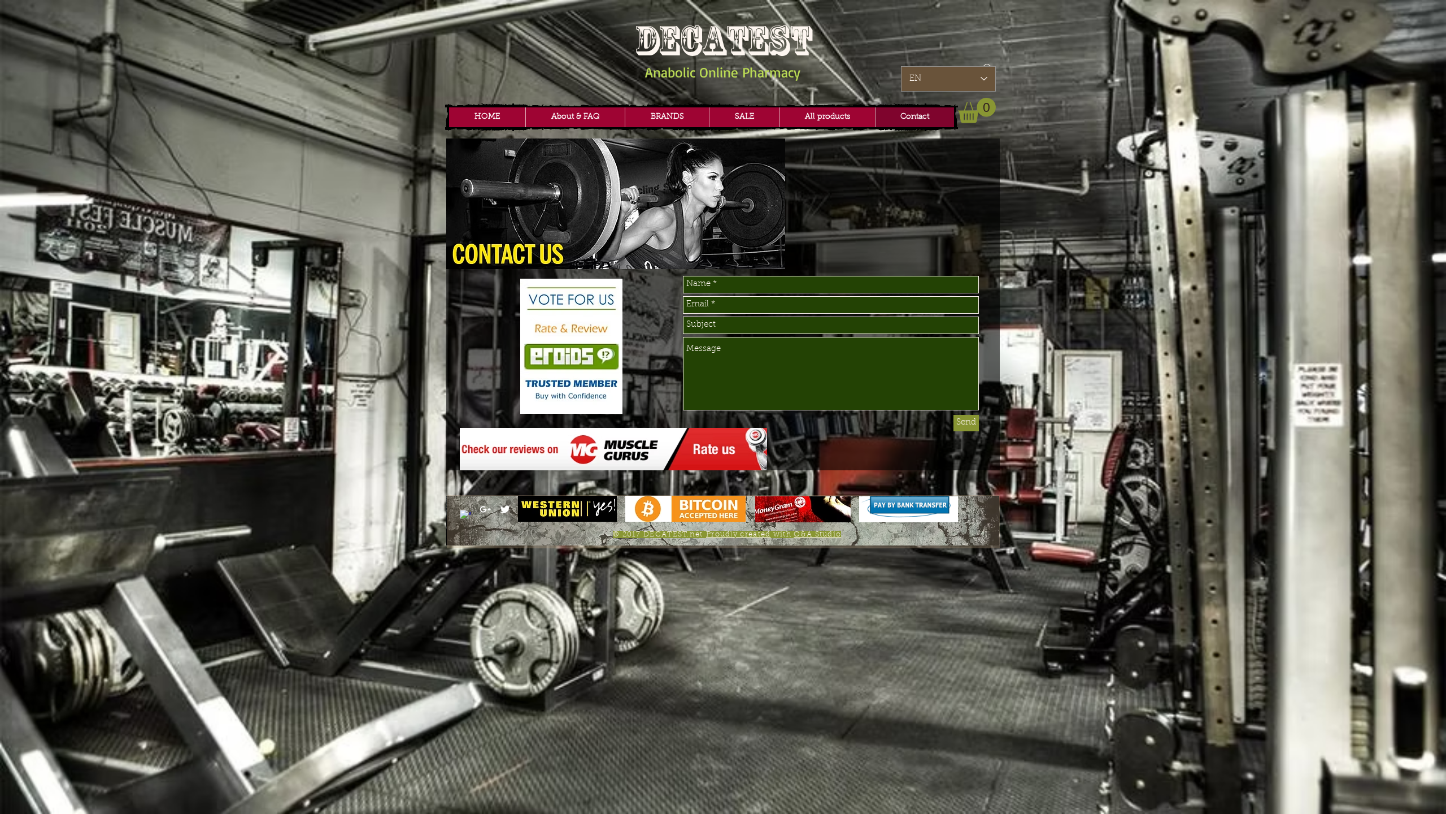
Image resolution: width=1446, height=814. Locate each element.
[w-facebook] (465, 515)
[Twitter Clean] (505, 509)
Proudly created (738, 534)
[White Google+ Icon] (485, 509)
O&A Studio (817, 534)
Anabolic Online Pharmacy (722, 72)
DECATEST (723, 40)
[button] (667, 117)
